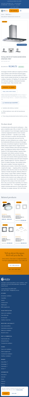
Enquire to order (9, 87)
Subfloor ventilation (6, 356)
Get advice (14, 10)
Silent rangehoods (5, 351)
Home (2, 14)
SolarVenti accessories (6, 328)
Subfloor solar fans (5, 320)
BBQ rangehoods (5, 307)
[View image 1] (4, 50)
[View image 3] (18, 50)
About (2, 379)
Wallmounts (8, 14)
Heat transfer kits (5, 338)
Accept (6, 393)
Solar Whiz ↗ (4, 362)
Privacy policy (19, 389)
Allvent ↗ (3, 368)
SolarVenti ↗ (4, 366)
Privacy (3, 386)
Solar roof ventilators (6, 313)
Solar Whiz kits (4, 315)
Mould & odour (4, 332)
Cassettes (3, 298)
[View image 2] (11, 50)
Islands (3, 300)
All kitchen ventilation (6, 295)
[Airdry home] (4, 10)
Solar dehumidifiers (6, 326)
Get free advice (14, 265)
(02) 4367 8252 (14, 7)
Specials (3, 376)
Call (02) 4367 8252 (9, 91)
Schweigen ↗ (4, 364)
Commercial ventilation (6, 343)
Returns (3, 383)
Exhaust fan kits (5, 341)
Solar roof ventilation (6, 349)
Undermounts (4, 302)
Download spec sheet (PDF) (11, 102)
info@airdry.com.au (14, 290)
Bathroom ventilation (6, 330)
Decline (14, 393)
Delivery (3, 381)
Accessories (4, 317)
